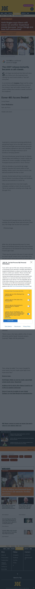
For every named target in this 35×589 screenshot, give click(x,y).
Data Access (17, 326)
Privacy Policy (26, 326)
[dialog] (17, 294)
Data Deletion (8, 326)
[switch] (28, 294)
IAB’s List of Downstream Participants (19, 286)
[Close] (31, 262)
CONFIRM (10, 320)
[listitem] (17, 291)
